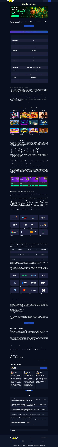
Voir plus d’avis (29, 390)
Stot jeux (43, 110)
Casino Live (23, 110)
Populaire (14, 110)
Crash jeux (33, 110)
